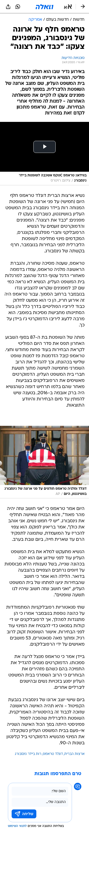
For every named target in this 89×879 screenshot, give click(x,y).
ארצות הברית (74, 754)
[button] (68, 6)
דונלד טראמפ (53, 754)
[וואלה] (44, 6)
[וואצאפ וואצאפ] (17, 6)
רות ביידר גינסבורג (28, 754)
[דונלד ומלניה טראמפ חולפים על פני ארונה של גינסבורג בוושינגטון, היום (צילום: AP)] (44, 462)
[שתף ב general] (8, 6)
